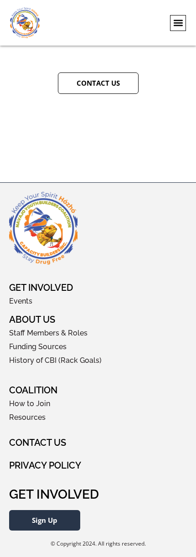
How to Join (29, 403)
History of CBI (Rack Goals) (55, 360)
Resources (27, 417)
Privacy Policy (45, 465)
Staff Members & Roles (48, 333)
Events (20, 301)
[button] (178, 23)
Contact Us (37, 442)
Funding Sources (38, 346)
